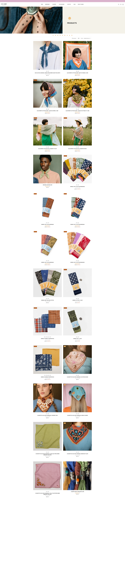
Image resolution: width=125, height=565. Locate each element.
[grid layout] (78, 38)
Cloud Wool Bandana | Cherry (47, 532)
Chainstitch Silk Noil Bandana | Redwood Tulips (77, 453)
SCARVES (54, 4)
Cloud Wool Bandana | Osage (77, 532)
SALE (74, 4)
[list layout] (77, 38)
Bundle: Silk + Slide (77, 338)
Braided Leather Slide (47, 184)
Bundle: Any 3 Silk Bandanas (47, 262)
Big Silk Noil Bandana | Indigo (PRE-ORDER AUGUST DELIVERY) (47, 72)
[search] (119, 4)
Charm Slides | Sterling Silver (77, 491)
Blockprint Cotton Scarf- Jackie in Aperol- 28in (47, 110)
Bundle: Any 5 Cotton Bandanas (77, 262)
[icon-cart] (123, 4)
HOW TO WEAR (80, 4)
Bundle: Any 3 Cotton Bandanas (77, 224)
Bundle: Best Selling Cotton (47, 300)
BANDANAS (47, 4)
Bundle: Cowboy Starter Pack (47, 338)
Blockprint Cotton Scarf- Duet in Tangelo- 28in (77, 72)
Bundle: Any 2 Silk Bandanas (47, 224)
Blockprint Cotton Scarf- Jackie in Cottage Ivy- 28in (77, 110)
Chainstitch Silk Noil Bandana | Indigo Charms (77, 415)
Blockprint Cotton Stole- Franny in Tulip (47, 148)
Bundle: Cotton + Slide (77, 300)
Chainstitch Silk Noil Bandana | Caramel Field (47, 415)
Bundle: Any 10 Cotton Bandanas (77, 186)
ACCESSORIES (61, 4)
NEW (42, 4)
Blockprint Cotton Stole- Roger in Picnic (77, 148)
